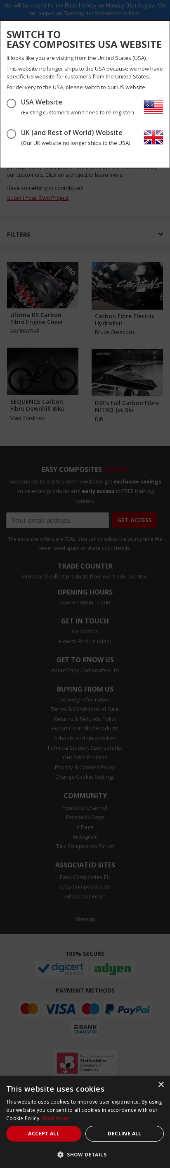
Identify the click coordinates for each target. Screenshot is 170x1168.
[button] (85, 1154)
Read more (55, 1118)
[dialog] (85, 1122)
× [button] (161, 1085)
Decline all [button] (124, 1133)
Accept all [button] (43, 1133)
